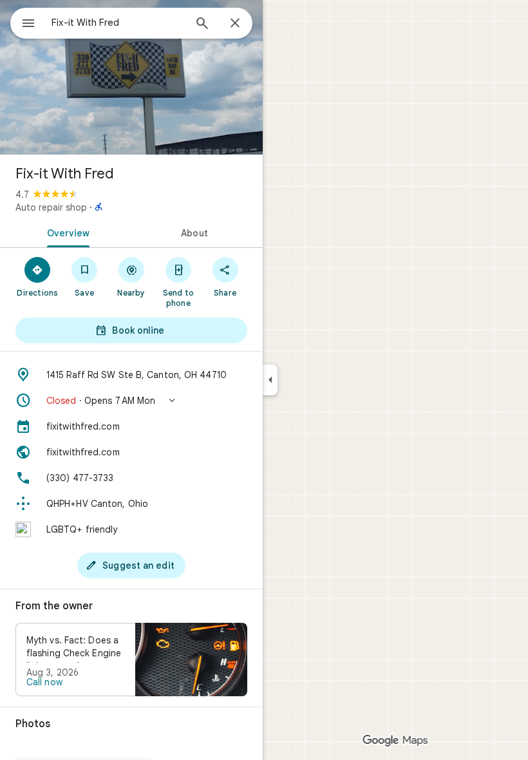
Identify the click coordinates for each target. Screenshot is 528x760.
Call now (44, 682)
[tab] (66, 231)
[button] (131, 400)
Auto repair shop (51, 207)
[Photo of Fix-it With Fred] (131, 77)
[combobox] (118, 22)
